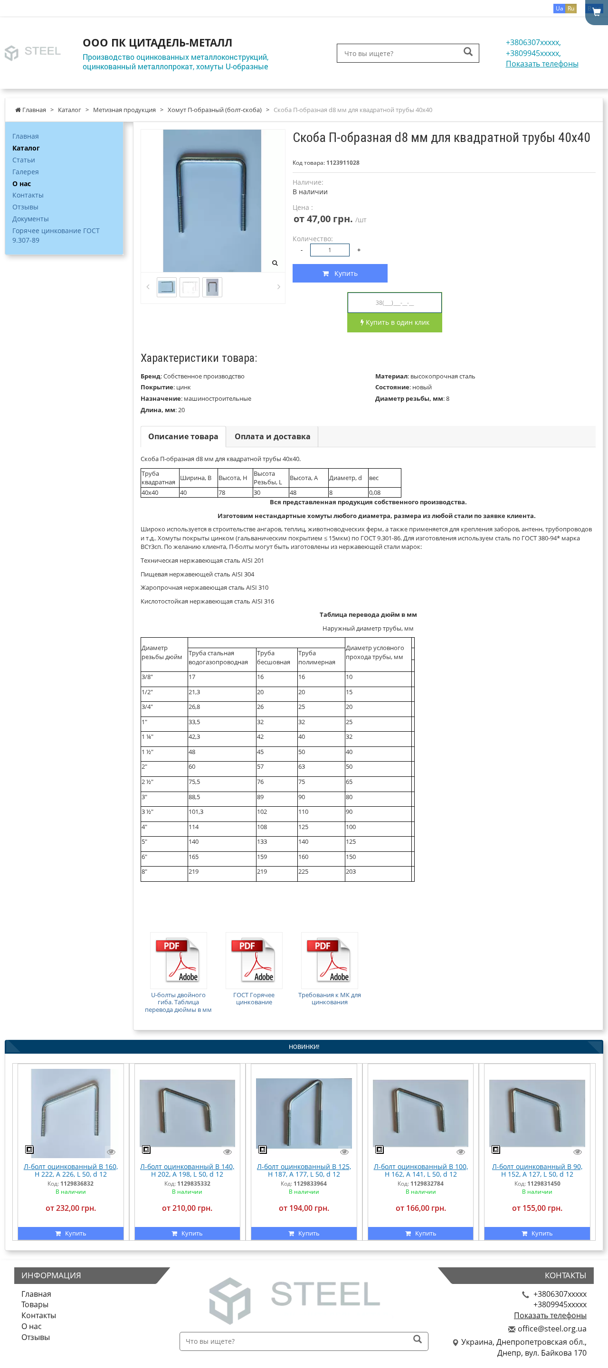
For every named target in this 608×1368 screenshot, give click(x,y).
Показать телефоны (542, 63)
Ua (559, 8)
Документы (30, 218)
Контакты (28, 194)
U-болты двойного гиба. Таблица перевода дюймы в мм (178, 1002)
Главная (25, 136)
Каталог (26, 147)
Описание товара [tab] (183, 436)
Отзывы (25, 206)
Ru (571, 8)
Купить (343, 273)
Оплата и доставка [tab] (273, 436)
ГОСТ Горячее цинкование (254, 999)
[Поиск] (468, 52)
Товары (34, 1304)
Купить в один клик (396, 322)
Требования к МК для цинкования (329, 999)
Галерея (25, 171)
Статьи (23, 159)
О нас (21, 183)
